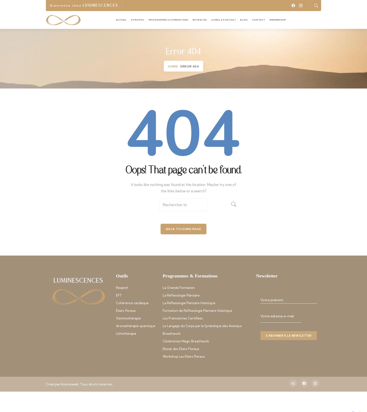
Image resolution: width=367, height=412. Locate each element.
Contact (258, 19)
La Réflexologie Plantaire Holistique (189, 303)
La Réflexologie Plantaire (181, 295)
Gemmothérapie (128, 318)
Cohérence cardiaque (132, 303)
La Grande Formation (179, 288)
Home (173, 66)
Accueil (121, 19)
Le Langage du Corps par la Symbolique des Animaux (202, 326)
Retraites (200, 19)
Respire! (122, 288)
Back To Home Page (183, 229)
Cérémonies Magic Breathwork (186, 341)
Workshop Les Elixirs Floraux (184, 356)
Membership (278, 19)
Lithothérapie (126, 334)
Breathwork (172, 334)
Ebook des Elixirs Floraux (181, 349)
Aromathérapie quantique (135, 326)
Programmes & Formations (169, 19)
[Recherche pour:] (183, 206)
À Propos (137, 19)
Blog (244, 19)
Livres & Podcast (223, 19)
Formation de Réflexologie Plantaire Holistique (197, 311)
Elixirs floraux (126, 311)
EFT (119, 295)
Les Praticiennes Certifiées (183, 318)
